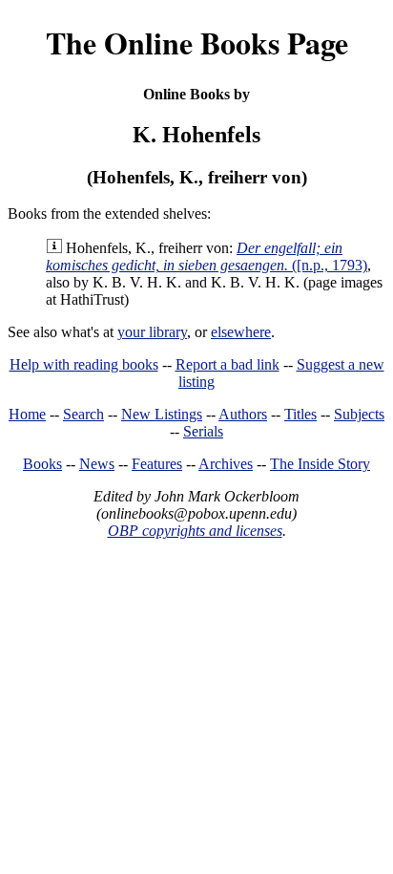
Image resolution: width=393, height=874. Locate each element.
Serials (203, 431)
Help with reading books (84, 364)
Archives (225, 464)
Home (27, 414)
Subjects (359, 414)
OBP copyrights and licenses (195, 530)
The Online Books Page (197, 42)
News (96, 464)
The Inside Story (320, 464)
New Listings (161, 414)
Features (157, 464)
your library (152, 332)
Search (83, 414)
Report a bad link (227, 364)
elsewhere (241, 332)
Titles (300, 414)
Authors (242, 414)
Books (42, 464)
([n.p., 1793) (206, 256)
